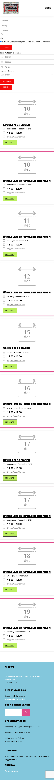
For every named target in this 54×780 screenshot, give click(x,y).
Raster (30, 42)
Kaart (38, 42)
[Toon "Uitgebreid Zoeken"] (1, 34)
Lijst (1, 38)
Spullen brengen (16, 125)
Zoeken (6, 47)
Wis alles (7, 82)
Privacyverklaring (11, 771)
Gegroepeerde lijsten (17, 42)
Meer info (9, 143)
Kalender (46, 42)
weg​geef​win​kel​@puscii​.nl (15, 699)
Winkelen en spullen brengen (27, 181)
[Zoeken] (25, 712)
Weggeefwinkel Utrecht (16, 137)
